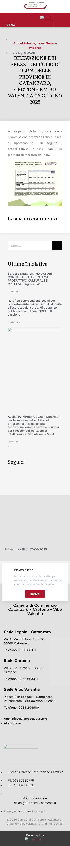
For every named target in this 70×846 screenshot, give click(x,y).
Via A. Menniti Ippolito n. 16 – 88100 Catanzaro (25, 641)
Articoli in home (24, 43)
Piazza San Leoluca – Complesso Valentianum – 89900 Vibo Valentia (29, 699)
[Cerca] (57, 245)
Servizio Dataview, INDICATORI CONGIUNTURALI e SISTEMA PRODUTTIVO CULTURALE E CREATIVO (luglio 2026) (30, 279)
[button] (29, 20)
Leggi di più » (14, 291)
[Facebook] (10, 735)
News (41, 43)
